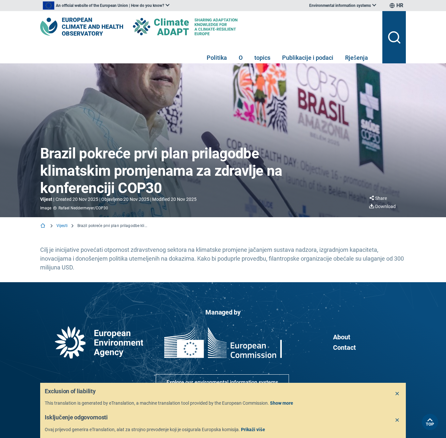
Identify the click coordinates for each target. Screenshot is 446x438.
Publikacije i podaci (307, 57)
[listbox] (106, 5)
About (341, 337)
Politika (217, 57)
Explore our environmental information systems (222, 382)
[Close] (397, 394)
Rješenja (356, 57)
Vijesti (62, 225)
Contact (344, 347)
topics (262, 57)
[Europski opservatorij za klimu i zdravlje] (81, 27)
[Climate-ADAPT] (198, 26)
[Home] (43, 226)
